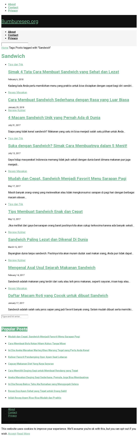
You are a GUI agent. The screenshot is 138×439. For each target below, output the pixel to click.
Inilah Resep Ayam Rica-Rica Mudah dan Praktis (34, 397)
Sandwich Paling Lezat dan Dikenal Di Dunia (48, 239)
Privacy (13, 10)
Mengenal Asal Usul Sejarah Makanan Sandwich (51, 267)
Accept (12, 433)
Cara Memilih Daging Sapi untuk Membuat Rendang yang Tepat (43, 370)
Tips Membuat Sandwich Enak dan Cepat (45, 211)
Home (4, 47)
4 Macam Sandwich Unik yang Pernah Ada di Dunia (54, 117)
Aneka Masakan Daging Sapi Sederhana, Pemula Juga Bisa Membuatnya (48, 377)
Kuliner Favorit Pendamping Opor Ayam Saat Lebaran (37, 357)
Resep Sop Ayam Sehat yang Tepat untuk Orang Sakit (37, 391)
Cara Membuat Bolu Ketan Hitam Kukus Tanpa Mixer (37, 343)
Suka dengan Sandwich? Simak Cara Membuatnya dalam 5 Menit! (67, 145)
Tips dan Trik (15, 64)
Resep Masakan (17, 92)
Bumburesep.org (19, 21)
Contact (13, 7)
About (12, 4)
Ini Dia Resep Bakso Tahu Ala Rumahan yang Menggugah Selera (43, 384)
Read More (23, 433)
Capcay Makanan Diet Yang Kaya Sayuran (31, 363)
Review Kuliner (17, 110)
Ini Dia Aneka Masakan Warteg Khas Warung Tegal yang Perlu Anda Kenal (48, 350)
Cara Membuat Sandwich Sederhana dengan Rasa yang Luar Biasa (68, 99)
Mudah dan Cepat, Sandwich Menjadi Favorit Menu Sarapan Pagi (67, 178)
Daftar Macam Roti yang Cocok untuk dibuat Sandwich (58, 295)
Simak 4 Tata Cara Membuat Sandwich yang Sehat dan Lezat (63, 72)
